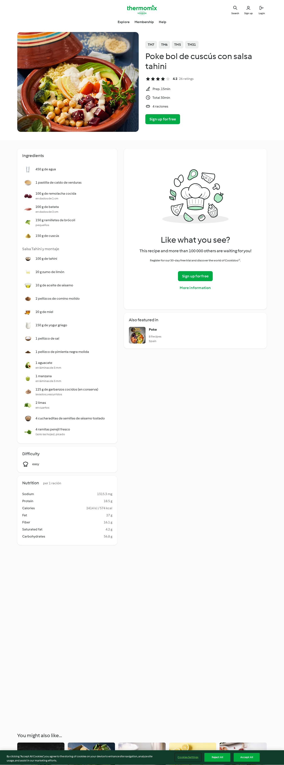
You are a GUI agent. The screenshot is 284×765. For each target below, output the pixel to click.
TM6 (164, 45)
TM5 (177, 45)
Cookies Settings (188, 757)
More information (195, 287)
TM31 (192, 45)
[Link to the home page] (142, 10)
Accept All (246, 757)
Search (235, 13)
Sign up (248, 13)
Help (162, 22)
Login (262, 13)
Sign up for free (162, 119)
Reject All (217, 757)
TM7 (151, 45)
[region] (142, 757)
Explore (124, 22)
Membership (144, 22)
